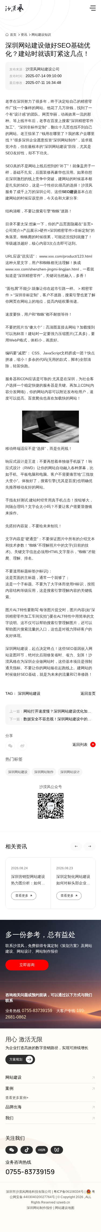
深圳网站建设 (17, 772)
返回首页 (88, 693)
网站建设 (13, 1077)
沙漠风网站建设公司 (43, 69)
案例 (9, 1088)
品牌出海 (13, 1107)
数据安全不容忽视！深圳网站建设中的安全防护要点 (50, 719)
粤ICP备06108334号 (69, 1192)
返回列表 (80, 744)
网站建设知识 (41, 35)
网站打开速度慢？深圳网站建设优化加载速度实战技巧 (50, 711)
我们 (9, 1118)
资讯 (24, 35)
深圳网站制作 (44, 772)
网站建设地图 (64, 1208)
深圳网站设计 (70, 772)
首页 (13, 34)
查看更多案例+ (17, 1098)
